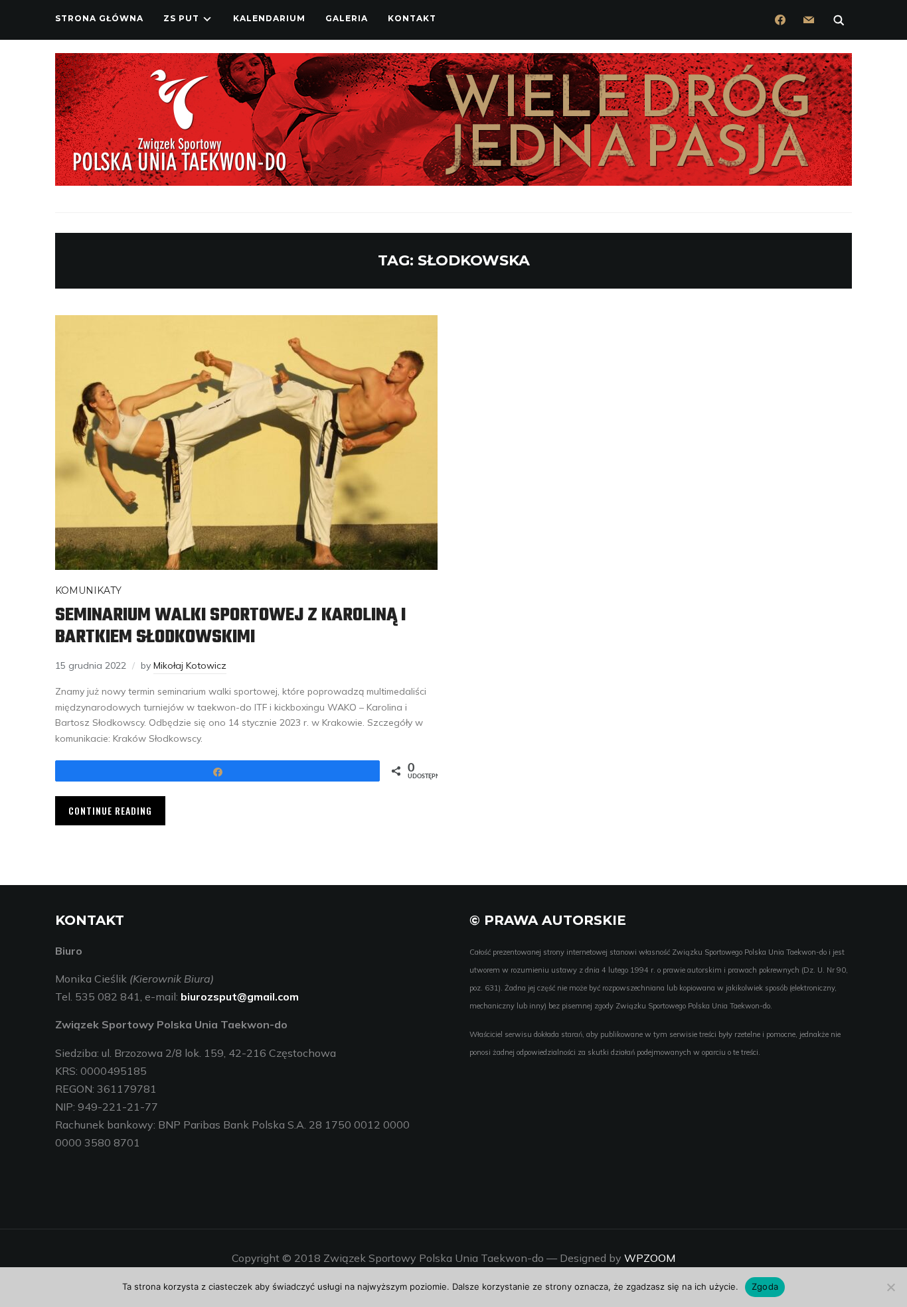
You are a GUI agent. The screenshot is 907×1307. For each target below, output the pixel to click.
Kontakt (412, 18)
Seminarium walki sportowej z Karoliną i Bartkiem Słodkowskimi (230, 626)
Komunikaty (88, 590)
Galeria (346, 18)
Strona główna (99, 18)
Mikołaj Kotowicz (189, 665)
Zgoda (765, 1286)
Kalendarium (269, 18)
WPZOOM (649, 1258)
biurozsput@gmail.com (240, 996)
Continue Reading (110, 810)
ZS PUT (181, 18)
